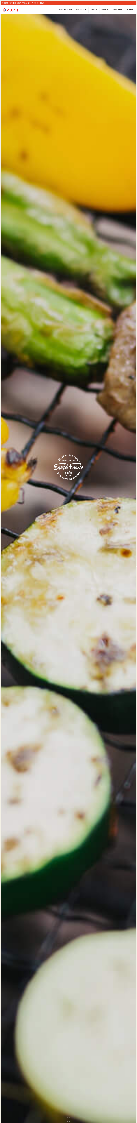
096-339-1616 (38, 3)
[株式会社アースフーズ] (10, 9)
